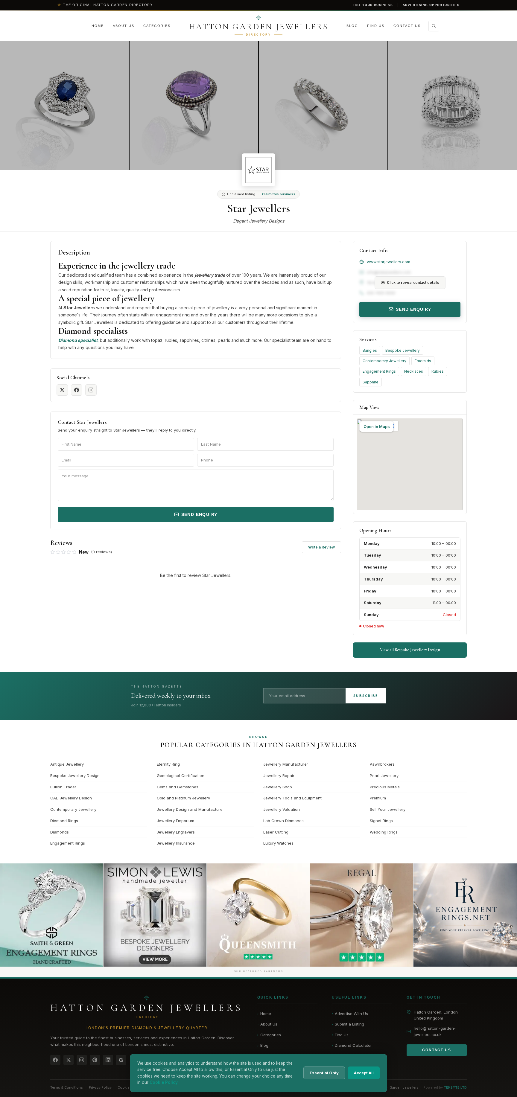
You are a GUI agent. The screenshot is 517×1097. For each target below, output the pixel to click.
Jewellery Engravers (176, 832)
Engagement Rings (379, 371)
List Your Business (373, 5)
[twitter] (62, 390)
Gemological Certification (180, 775)
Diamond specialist (78, 340)
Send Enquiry (199, 514)
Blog (352, 26)
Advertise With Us (350, 1013)
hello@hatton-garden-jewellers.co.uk (435, 1031)
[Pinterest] (95, 1060)
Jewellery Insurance (176, 843)
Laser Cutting (275, 832)
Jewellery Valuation (281, 809)
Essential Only (324, 1072)
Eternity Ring (168, 764)
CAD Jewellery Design (71, 798)
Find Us (375, 26)
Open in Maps (377, 426)
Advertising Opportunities (431, 5)
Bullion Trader (63, 786)
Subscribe (365, 696)
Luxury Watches (278, 843)
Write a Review (321, 547)
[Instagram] (82, 1060)
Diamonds (59, 832)
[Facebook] (55, 1060)
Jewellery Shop (277, 786)
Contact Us (407, 26)
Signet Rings (381, 820)
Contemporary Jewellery (384, 361)
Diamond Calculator (352, 1045)
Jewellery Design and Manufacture (190, 809)
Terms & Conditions (66, 1087)
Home (98, 26)
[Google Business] (121, 1060)
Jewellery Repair (278, 775)
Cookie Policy (129, 1087)
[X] (68, 1060)
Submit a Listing (348, 1024)
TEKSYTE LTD (455, 1087)
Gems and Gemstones (177, 786)
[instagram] (91, 390)
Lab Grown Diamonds (283, 820)
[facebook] (76, 390)
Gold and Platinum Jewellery (183, 798)
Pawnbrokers (382, 764)
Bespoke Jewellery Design (75, 775)
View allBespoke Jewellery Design (410, 649)
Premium (378, 798)
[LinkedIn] (108, 1060)
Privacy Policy (100, 1087)
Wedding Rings (384, 832)
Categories (157, 26)
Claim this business (278, 194)
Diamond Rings (64, 820)
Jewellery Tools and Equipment (292, 798)
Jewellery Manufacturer (285, 764)
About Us (123, 26)
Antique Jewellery (67, 764)
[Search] (433, 26)
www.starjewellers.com (388, 261)
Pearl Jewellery (384, 775)
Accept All (364, 1072)
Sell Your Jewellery (387, 809)
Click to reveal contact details (413, 282)
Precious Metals (385, 786)
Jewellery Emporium (175, 820)
